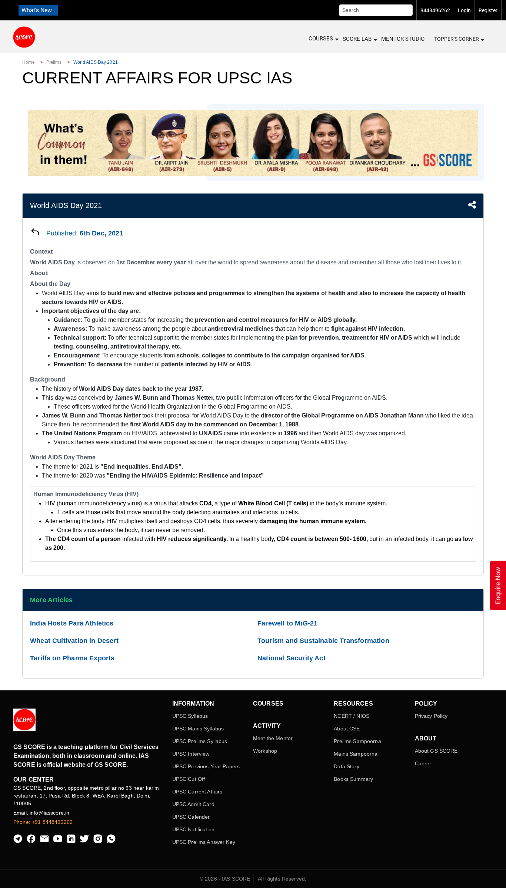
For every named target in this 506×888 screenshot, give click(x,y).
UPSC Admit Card (193, 804)
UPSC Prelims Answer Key (203, 842)
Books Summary (353, 779)
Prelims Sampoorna (357, 741)
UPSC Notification (193, 829)
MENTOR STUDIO (403, 39)
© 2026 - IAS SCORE (225, 879)
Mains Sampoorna (355, 754)
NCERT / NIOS (351, 716)
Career (423, 763)
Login (464, 10)
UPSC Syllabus (190, 716)
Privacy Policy (431, 716)
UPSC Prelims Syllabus (199, 741)
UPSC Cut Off (188, 779)
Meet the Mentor (273, 738)
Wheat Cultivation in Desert (74, 640)
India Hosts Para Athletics (72, 623)
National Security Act (291, 658)
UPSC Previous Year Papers (206, 766)
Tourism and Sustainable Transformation (323, 640)
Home (28, 62)
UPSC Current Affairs (197, 792)
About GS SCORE (436, 751)
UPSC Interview (191, 754)
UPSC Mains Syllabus (198, 729)
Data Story (346, 766)
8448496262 (435, 10)
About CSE (347, 729)
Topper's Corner (456, 39)
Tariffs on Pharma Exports (72, 658)
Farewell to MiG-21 (287, 623)
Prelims (54, 62)
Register (488, 10)
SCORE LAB (357, 39)
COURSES (321, 38)
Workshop (265, 751)
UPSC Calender (191, 817)
